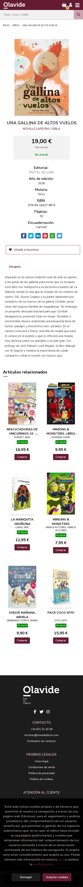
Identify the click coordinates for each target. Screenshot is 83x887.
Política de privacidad (42, 773)
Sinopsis (15, 267)
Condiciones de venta (41, 767)
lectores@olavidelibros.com (41, 735)
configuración (43, 864)
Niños (16, 25)
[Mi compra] (64, 5)
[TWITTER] (41, 712)
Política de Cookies (41, 779)
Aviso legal (41, 761)
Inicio (6, 25)
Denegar (26, 877)
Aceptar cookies (57, 877)
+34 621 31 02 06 (42, 729)
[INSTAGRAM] (48, 712)
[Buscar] (78, 14)
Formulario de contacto (41, 741)
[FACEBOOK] (35, 712)
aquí (61, 859)
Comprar (22, 457)
